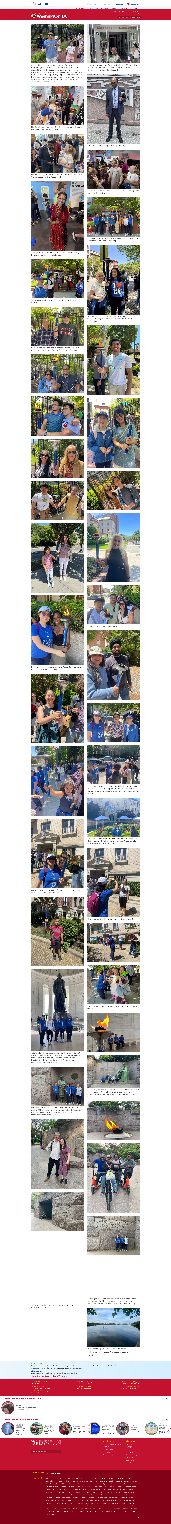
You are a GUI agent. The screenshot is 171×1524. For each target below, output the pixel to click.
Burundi (127, 1481)
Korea (101, 1492)
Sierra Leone (111, 1506)
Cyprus (105, 1484)
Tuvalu (73, 1511)
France (119, 1486)
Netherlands (50, 1500)
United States (99, 1511)
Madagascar (82, 1495)
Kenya (87, 1492)
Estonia (63, 1486)
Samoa (48, 1506)
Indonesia (49, 1492)
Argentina (89, 1478)
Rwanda (131, 1503)
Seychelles (101, 1506)
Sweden (107, 1509)
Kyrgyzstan (110, 1492)
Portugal (71, 1503)
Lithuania (61, 1495)
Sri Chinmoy (130, 1460)
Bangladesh (50, 1481)
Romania (115, 1503)
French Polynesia (130, 1486)
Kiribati (94, 1492)
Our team (129, 1452)
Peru (57, 1503)
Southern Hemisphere (87, 1509)
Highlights (106, 4)
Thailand (134, 1509)
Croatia (92, 1484)
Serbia (92, 1506)
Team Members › (123, 17)
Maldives (108, 1495)
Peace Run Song (131, 1455)
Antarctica (79, 1478)
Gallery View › (136, 17)
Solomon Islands (60, 1509)
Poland (63, 1503)
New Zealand (61, 1500)
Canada (135, 1481)
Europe (88, 1486)
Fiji (105, 1486)
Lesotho (126, 1492)
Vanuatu (117, 1511)
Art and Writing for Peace (112, 1444)
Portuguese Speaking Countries (88, 1503)
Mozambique (114, 1498)
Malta (116, 1495)
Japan (70, 1492)
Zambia (134, 1511)
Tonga (59, 1511)
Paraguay (49, 1503)
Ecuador (136, 1484)
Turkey (66, 1511)
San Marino (57, 1506)
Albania (55, 1478)
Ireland (57, 1492)
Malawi (91, 1495)
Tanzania (125, 1509)
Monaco (84, 1498)
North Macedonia (96, 1500)
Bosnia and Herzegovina (89, 1481)
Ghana (57, 1489)
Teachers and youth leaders (129, 8)
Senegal (85, 1506)
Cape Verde (50, 1484)
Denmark (127, 1484)
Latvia (118, 1492)
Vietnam (126, 1511)
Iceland (124, 1489)
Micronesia (66, 1498)
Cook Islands (82, 1484)
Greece (76, 1489)
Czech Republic (116, 1484)
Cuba (99, 1484)
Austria (120, 1478)
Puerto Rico (106, 1503)
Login (138, 1517)
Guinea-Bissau (106, 1489)
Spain (99, 1509)
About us (80, 4)
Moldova (75, 1498)
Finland (112, 1486)
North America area (81, 1500)
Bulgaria (119, 1481)
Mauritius (49, 1498)
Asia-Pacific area (101, 1478)
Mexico (57, 1498)
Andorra (63, 1478)
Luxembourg (71, 1495)
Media (114, 8)
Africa (48, 1478)
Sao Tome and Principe (72, 1506)
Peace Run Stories (132, 1457)
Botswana (103, 1481)
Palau (115, 1500)
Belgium (67, 1481)
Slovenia (49, 1509)
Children (91, 8)
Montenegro (102, 1498)
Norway (108, 1500)
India (131, 1489)
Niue (70, 1500)
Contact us (93, 4)
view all (165, 1398)
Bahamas (128, 1478)
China (64, 1484)
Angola (71, 1478)
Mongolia (92, 1498)
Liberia (133, 1492)
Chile (58, 1484)
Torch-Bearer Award (133, 1463)
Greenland (84, 1489)
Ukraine (89, 1511)
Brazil (111, 1481)
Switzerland (116, 1509)
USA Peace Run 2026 (53, 1473)
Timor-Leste (50, 1511)
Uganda (81, 1511)
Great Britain (66, 1489)
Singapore (122, 1506)
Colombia (72, 1484)
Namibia (124, 1498)
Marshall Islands (126, 1495)
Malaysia (100, 1495)
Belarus (59, 1481)
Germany (49, 1489)
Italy (64, 1492)
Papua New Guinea (126, 1500)
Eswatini (71, 1486)
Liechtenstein (51, 1495)
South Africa (72, 1509)
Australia (112, 1478)
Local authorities (103, 8)
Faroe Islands (97, 1486)
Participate (119, 4)
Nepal (131, 1498)
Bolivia (75, 1481)
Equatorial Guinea (52, 1486)
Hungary (116, 1489)
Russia (123, 1503)
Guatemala (95, 1489)
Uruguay (109, 1511)
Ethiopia (80, 1486)
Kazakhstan (79, 1492)
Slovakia (131, 1506)
